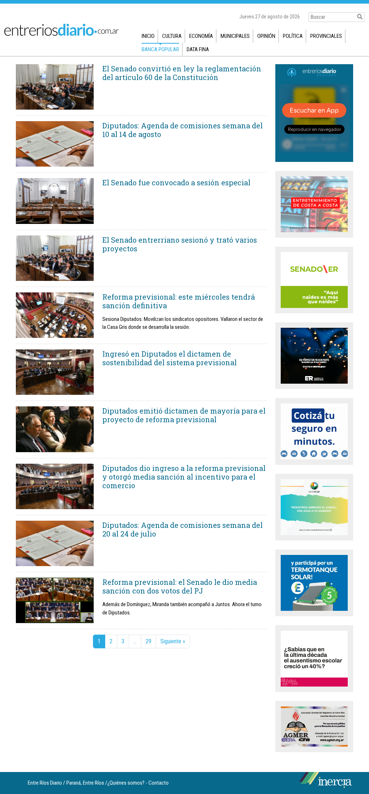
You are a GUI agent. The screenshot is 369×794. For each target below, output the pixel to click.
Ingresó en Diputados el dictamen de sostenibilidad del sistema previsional (169, 358)
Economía (201, 36)
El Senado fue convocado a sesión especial (176, 182)
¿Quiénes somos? (126, 783)
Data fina (198, 49)
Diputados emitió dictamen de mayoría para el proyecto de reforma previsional (184, 415)
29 (148, 641)
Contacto (158, 783)
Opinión (266, 36)
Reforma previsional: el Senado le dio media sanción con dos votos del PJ (179, 586)
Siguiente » (172, 641)
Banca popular (160, 49)
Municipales (235, 36)
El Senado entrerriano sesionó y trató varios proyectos (179, 244)
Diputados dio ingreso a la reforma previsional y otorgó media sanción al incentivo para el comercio (184, 476)
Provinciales (326, 36)
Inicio (148, 36)
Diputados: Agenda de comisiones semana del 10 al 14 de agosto (182, 130)
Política (293, 36)
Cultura (172, 36)
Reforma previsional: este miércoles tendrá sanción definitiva (178, 301)
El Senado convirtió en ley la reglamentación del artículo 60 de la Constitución (181, 73)
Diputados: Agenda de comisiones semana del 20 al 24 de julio (182, 529)
